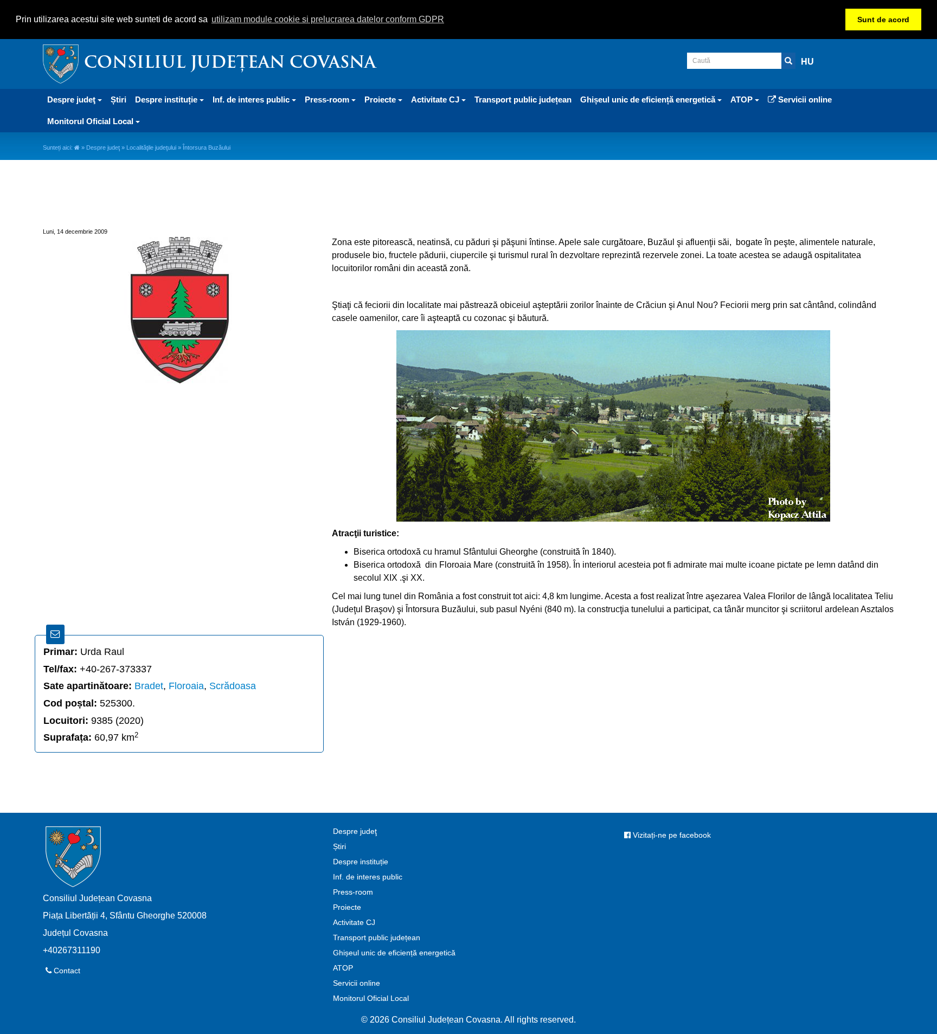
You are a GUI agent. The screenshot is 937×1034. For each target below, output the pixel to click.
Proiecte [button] (381, 99)
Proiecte (347, 907)
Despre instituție (360, 861)
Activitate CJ (354, 922)
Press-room (353, 892)
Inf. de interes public (367, 876)
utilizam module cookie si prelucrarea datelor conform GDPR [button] (327, 19)
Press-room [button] (328, 99)
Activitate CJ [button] (436, 99)
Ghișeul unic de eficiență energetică (394, 952)
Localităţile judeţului (151, 147)
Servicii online (804, 99)
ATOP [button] (742, 99)
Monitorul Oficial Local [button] (91, 121)
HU (807, 61)
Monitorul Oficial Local (371, 998)
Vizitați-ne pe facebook (671, 835)
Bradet (148, 685)
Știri (118, 99)
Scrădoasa (232, 685)
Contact (66, 970)
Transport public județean (523, 99)
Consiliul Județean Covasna (230, 63)
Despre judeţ (103, 147)
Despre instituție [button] (167, 99)
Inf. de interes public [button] (252, 99)
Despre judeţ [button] (72, 99)
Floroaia (186, 685)
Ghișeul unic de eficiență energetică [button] (648, 99)
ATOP (343, 968)
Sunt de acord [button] (883, 19)
